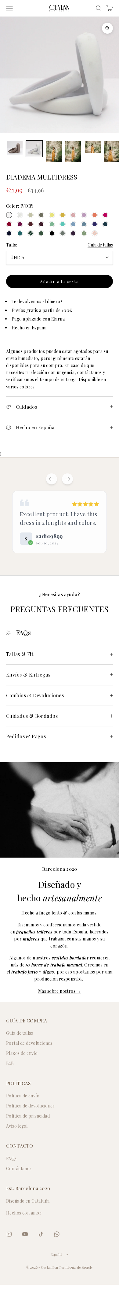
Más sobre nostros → (59, 991)
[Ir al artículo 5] (92, 147)
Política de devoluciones (30, 1106)
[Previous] (51, 478)
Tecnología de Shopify (75, 1267)
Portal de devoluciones (29, 1043)
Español (57, 1254)
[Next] (67, 478)
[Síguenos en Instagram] (9, 1234)
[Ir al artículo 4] (73, 151)
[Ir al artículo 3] (53, 151)
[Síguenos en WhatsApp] (57, 1234)
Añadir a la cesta (59, 281)
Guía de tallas (100, 245)
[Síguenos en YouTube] (25, 1234)
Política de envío (22, 1096)
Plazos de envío (22, 1053)
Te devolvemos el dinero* (37, 301)
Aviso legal (17, 1126)
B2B (10, 1063)
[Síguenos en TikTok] (41, 1234)
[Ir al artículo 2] (34, 148)
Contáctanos (19, 1168)
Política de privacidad (28, 1116)
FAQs (11, 1158)
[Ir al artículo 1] (14, 148)
